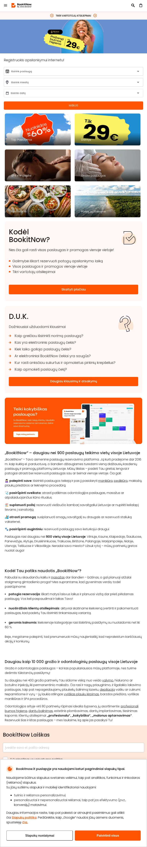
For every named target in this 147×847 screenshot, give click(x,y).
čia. (25, 822)
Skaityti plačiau (73, 289)
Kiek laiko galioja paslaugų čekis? (43, 349)
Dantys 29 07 (73, 36)
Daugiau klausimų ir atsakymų (73, 381)
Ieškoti (73, 105)
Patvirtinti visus (108, 835)
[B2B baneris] (73, 443)
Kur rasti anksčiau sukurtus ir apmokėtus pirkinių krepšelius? (65, 362)
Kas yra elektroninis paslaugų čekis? (45, 342)
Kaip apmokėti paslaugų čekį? (41, 369)
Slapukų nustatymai (39, 835)
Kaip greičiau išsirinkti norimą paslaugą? (49, 335)
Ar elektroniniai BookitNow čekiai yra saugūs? (53, 355)
